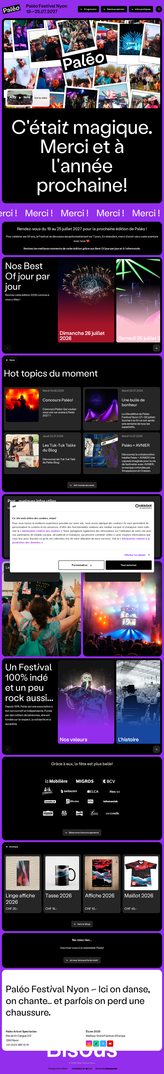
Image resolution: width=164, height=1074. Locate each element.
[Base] (58, 1069)
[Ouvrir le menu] (159, 9)
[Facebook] (103, 1043)
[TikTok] (96, 1043)
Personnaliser (79, 565)
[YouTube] (110, 1043)
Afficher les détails (135, 554)
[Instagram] (89, 1043)
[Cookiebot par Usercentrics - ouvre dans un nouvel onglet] (138, 506)
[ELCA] (82, 1069)
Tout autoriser (129, 565)
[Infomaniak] (106, 1069)
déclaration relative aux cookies (41, 531)
